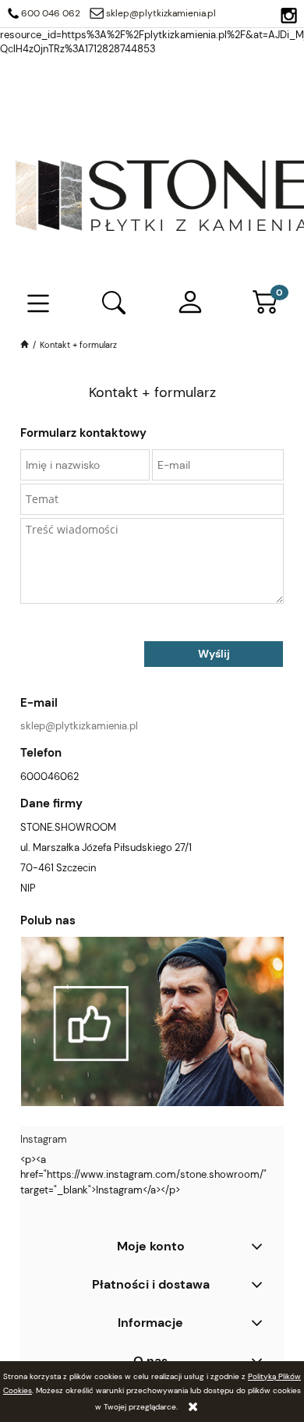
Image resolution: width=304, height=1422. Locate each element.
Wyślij (214, 654)
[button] (38, 304)
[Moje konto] (190, 303)
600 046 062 (50, 13)
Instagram (43, 1139)
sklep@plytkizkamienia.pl (161, 13)
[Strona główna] (26, 344)
